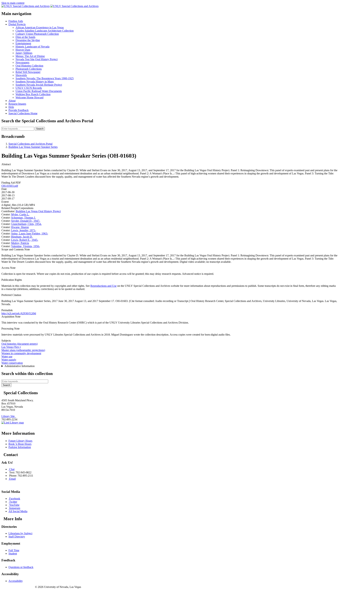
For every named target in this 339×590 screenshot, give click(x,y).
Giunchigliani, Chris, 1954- (26, 223)
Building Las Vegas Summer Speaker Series (33, 146)
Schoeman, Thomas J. (23, 217)
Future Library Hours (20, 440)
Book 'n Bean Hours (19, 443)
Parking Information (19, 447)
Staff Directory (16, 536)
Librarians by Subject (20, 533)
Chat (11, 469)
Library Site (8, 416)
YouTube (14, 504)
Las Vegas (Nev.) (11, 346)
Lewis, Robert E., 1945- (24, 239)
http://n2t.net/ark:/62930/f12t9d (18, 313)
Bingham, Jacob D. (22, 236)
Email (12, 478)
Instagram (14, 508)
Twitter (13, 501)
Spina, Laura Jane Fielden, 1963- (29, 233)
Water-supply (8, 359)
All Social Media (17, 511)
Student (12, 553)
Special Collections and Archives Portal (30, 143)
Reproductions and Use (103, 285)
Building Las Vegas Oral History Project (38, 211)
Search (39, 128)
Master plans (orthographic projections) (23, 350)
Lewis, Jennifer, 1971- (23, 230)
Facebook (14, 498)
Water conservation (12, 362)
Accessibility (15, 580)
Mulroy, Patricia (20, 243)
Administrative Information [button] (19, 366)
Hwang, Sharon (20, 227)
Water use (6, 356)
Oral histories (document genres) (19, 343)
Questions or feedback (20, 567)
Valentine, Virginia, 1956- (25, 246)
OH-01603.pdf (9, 185)
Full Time (13, 550)
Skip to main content (12, 2)
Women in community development (21, 353)
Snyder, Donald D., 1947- (25, 220)
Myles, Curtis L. (20, 214)
